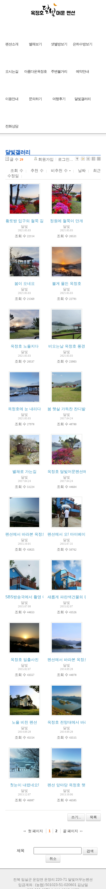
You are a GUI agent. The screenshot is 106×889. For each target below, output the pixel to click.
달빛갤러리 (82, 99)
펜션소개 (11, 44)
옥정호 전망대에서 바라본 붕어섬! (76, 722)
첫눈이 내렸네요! (24, 785)
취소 (53, 859)
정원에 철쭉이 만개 (66, 221)
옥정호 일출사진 (25, 659)
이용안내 (11, 99)
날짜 (82, 170)
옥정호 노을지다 (25, 346)
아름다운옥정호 (35, 71)
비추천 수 (60, 170)
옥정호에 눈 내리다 (24, 409)
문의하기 (35, 99)
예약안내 (82, 71)
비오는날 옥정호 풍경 (66, 346)
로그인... (65, 159)
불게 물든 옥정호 (66, 283)
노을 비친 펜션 (24, 722)
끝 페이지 (70, 831)
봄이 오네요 (24, 283)
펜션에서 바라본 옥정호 (67, 659)
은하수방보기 (82, 44)
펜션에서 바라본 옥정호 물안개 (32, 534)
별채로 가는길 (24, 471)
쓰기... (76, 817)
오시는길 (11, 71)
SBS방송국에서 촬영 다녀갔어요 (33, 597)
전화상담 (11, 126)
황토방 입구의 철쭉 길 (25, 221)
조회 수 (16, 170)
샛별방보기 (59, 44)
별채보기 (35, 44)
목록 (93, 817)
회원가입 (46, 159)
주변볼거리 (59, 71)
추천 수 (37, 170)
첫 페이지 (35, 831)
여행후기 (58, 99)
